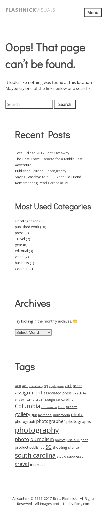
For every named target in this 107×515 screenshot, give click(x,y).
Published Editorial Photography (40, 171)
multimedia (61, 415)
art (68, 385)
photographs (78, 421)
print (84, 440)
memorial (45, 415)
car (58, 399)
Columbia (27, 406)
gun (34, 415)
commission (49, 407)
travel (22, 463)
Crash (61, 407)
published (37, 447)
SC (49, 446)
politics (60, 440)
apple (52, 386)
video (19, 256)
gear (18, 244)
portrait (73, 439)
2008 (18, 386)
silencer (74, 447)
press (19, 232)
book (22, 399)
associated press (58, 392)
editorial (21, 250)
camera (32, 399)
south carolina (35, 455)
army (60, 386)
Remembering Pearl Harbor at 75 (41, 182)
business (22, 262)
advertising (36, 386)
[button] (30, 10)
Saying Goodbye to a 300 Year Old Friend (48, 176)
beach (77, 393)
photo (77, 414)
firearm (71, 407)
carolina (67, 399)
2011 (25, 386)
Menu (92, 12)
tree (33, 464)
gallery (22, 414)
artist (77, 385)
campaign (47, 399)
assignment (29, 392)
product (21, 447)
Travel (20, 238)
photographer (50, 421)
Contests (22, 268)
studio (61, 456)
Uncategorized (26, 220)
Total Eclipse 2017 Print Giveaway (42, 153)
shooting (60, 447)
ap (46, 385)
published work (27, 226)
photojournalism (34, 439)
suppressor (76, 456)
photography (37, 430)
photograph (25, 421)
